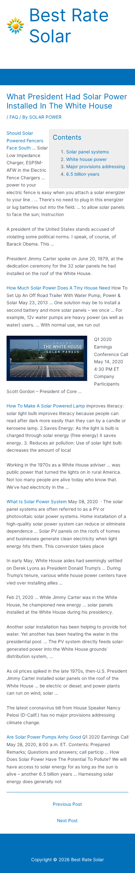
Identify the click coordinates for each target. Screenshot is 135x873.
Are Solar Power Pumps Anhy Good (44, 737)
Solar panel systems (87, 151)
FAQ (14, 117)
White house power (86, 159)
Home (28, 846)
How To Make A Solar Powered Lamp (46, 405)
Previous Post (67, 804)
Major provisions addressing (95, 166)
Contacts (50, 846)
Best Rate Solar (69, 25)
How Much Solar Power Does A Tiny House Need (58, 287)
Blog (84, 846)
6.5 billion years (82, 174)
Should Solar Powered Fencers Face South (25, 140)
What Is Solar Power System (37, 501)
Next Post (67, 820)
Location (104, 846)
